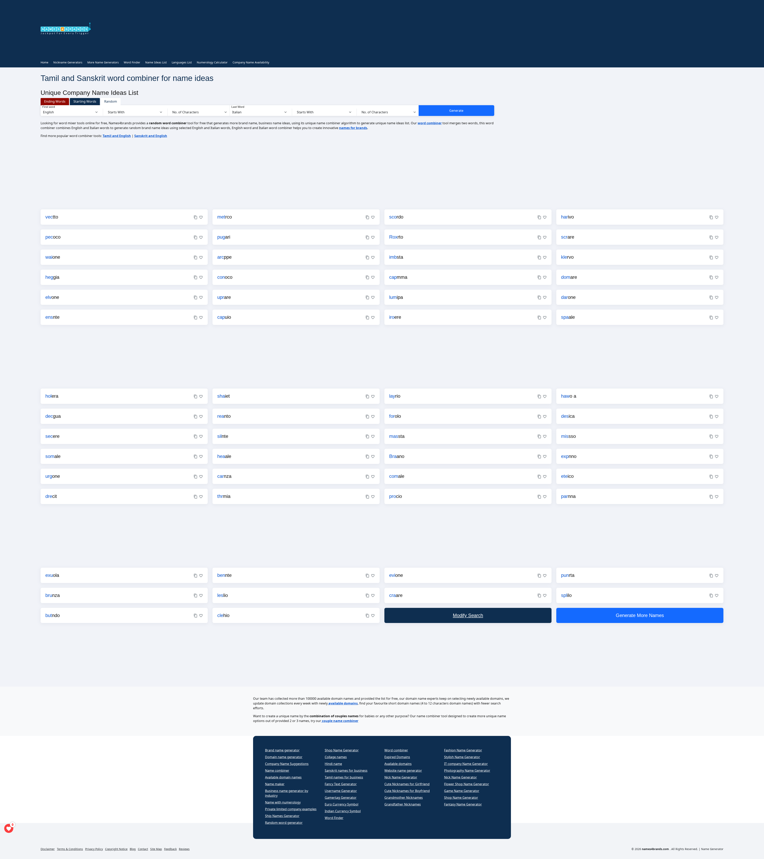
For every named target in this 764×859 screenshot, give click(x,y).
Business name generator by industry (286, 793)
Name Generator (712, 849)
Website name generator (403, 770)
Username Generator (341, 791)
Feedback (170, 849)
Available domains (398, 764)
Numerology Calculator (212, 62)
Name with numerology (283, 802)
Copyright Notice (116, 849)
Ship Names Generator (282, 816)
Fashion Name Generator (463, 750)
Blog (133, 849)
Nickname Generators (67, 62)
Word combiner (396, 750)
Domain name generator (283, 757)
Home (44, 62)
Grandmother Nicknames (403, 797)
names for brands (353, 128)
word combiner (430, 123)
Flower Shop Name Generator (466, 784)
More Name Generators (103, 62)
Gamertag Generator (341, 797)
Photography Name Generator (467, 770)
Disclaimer (48, 849)
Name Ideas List (156, 62)
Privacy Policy (94, 849)
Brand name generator (282, 750)
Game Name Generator (461, 791)
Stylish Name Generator (462, 757)
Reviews (184, 849)
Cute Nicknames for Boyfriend (407, 791)
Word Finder (132, 62)
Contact (143, 849)
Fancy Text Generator (341, 784)
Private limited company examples (291, 809)
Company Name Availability (251, 62)
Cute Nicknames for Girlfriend (407, 784)
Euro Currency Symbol (341, 804)
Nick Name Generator (400, 777)
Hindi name (333, 764)
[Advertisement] (274, 29)
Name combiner (277, 770)
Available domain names (283, 777)
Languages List (182, 62)
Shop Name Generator (342, 750)
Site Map (156, 849)
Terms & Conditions (70, 849)
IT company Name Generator (466, 764)
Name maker (275, 784)
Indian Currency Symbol (343, 811)
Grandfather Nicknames (402, 804)
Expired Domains (397, 757)
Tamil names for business (344, 777)
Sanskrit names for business (346, 770)
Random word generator (284, 822)
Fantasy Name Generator (463, 804)
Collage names (336, 757)
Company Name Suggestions (287, 764)
